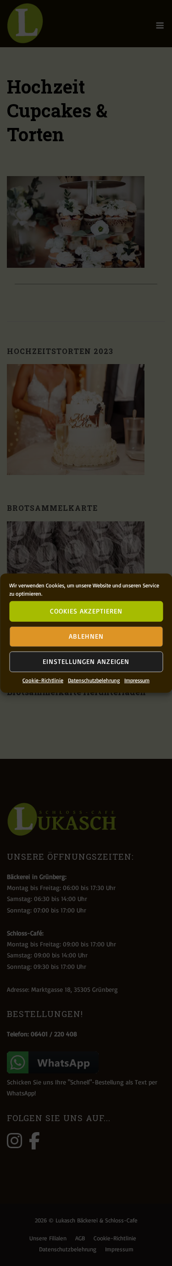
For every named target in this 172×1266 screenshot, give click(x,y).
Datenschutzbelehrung (94, 679)
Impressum (137, 679)
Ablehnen (86, 636)
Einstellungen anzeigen (86, 661)
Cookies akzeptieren (86, 611)
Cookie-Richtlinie (42, 679)
